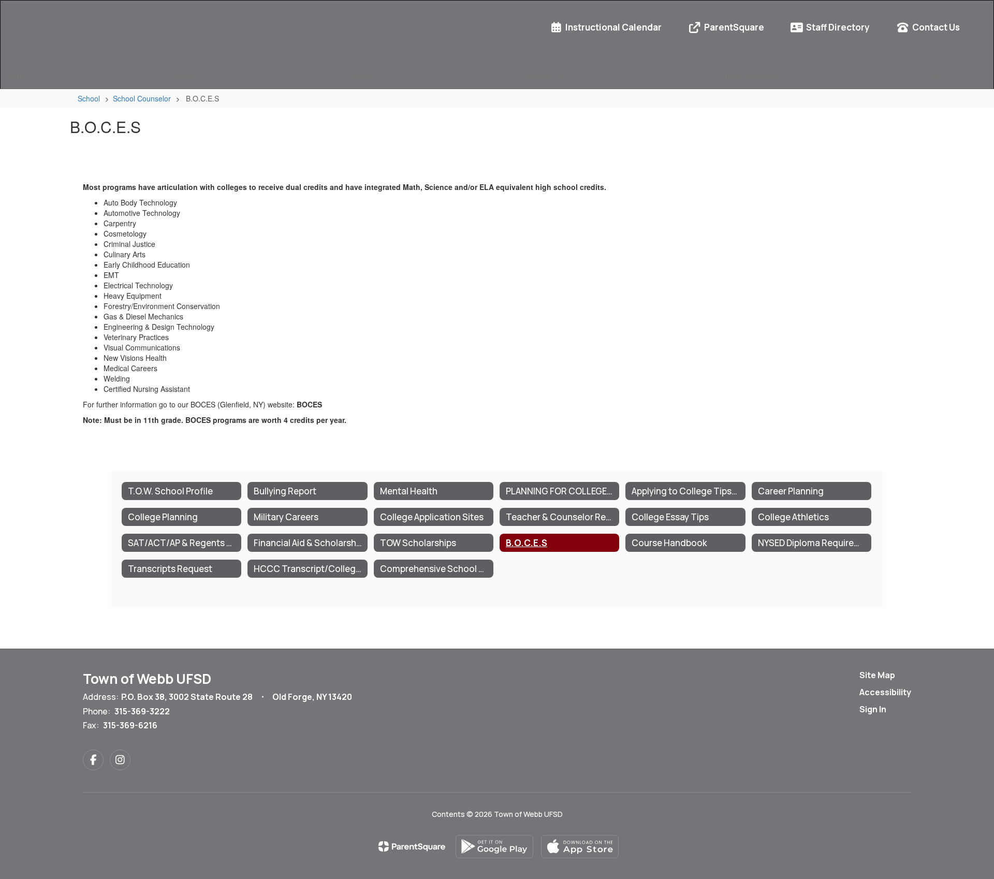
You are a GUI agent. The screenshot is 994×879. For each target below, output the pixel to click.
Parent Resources (749, 75)
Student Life (546, 75)
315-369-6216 (130, 725)
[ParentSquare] (412, 846)
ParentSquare (734, 27)
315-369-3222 (142, 711)
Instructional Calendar (613, 27)
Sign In (872, 709)
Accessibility (885, 692)
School (362, 75)
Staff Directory (838, 27)
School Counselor (142, 98)
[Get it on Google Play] (494, 846)
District (186, 75)
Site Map (877, 675)
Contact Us (936, 27)
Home (17, 75)
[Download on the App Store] (580, 846)
